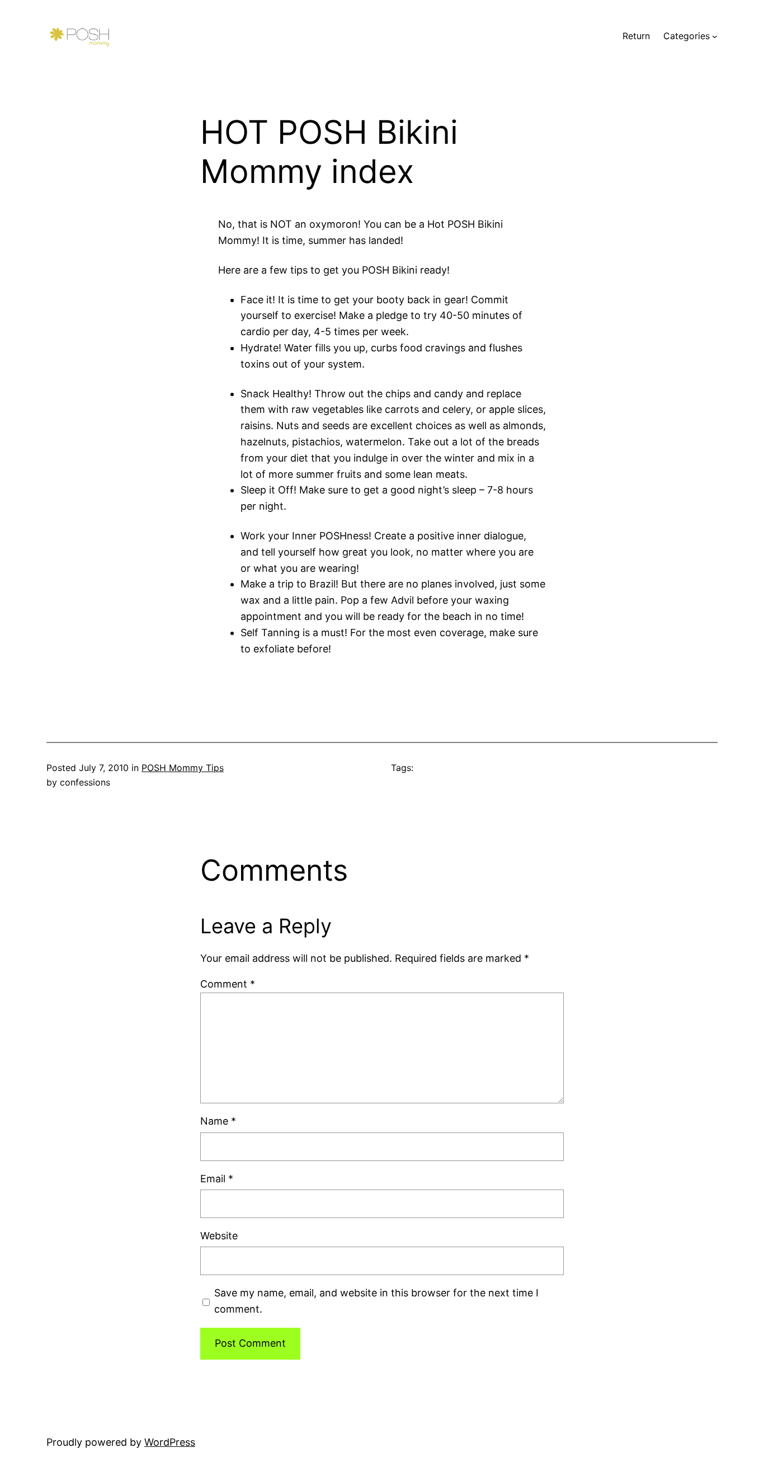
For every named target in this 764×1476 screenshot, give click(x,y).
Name (218, 1121)
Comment (227, 984)
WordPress (169, 1442)
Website (219, 1236)
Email (216, 1178)
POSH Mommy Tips (183, 767)
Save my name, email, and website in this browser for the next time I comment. (376, 1301)
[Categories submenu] (715, 36)
